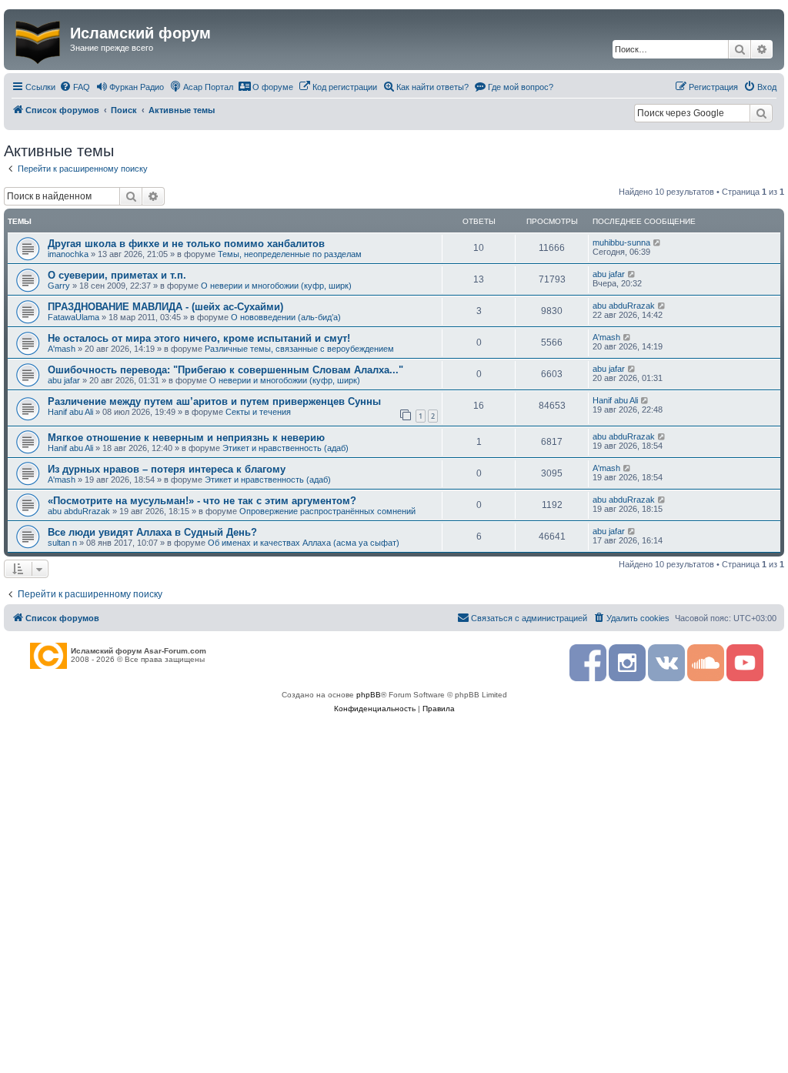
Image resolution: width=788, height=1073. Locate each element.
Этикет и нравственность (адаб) (285, 448)
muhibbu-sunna (621, 242)
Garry (59, 285)
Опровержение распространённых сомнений (327, 511)
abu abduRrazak (624, 305)
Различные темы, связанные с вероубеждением (299, 348)
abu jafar (609, 274)
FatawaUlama (73, 317)
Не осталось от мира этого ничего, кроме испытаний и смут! (199, 338)
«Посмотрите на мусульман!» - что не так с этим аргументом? (202, 500)
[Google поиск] (761, 113)
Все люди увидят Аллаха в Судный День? (152, 532)
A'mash (61, 348)
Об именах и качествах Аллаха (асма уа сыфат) (303, 542)
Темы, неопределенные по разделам (290, 254)
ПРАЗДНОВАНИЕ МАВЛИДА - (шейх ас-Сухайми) (165, 307)
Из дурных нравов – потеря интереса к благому (166, 469)
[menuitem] (74, 87)
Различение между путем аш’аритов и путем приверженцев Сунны (214, 401)
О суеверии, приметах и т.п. (117, 275)
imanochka (68, 254)
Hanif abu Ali (70, 411)
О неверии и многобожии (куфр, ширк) (276, 285)
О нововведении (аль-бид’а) (286, 317)
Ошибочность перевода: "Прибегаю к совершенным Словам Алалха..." (225, 370)
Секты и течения (258, 411)
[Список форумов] (39, 39)
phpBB (368, 694)
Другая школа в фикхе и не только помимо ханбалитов (186, 243)
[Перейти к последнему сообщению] (658, 242)
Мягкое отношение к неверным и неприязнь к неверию (186, 437)
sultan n (62, 542)
